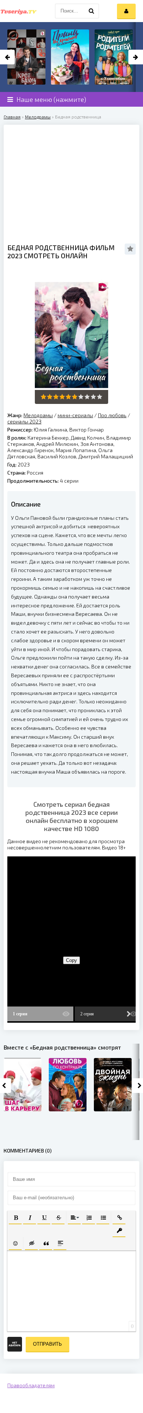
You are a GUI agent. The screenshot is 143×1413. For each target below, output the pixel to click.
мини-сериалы (75, 415)
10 (99, 397)
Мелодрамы (38, 116)
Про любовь (112, 415)
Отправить (47, 1344)
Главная (12, 116)
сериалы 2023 (24, 421)
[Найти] (91, 11)
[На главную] (18, 11)
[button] (15, 1217)
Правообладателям (31, 1385)
